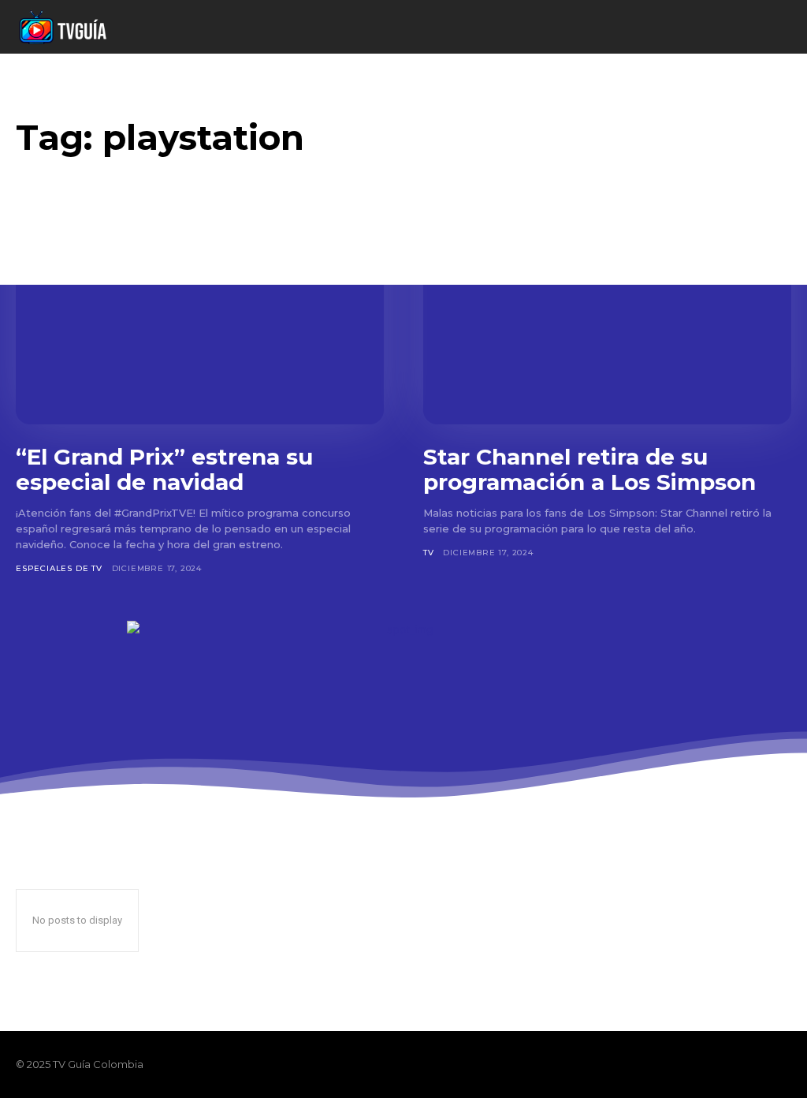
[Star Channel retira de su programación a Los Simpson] (607, 323)
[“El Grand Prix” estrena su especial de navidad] (200, 323)
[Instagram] (728, 1064)
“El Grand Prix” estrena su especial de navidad (164, 469)
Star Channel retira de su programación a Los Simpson (589, 469)
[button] (729, 27)
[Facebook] (701, 1064)
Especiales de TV (59, 568)
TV (428, 552)
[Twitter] (755, 1064)
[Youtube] (781, 1064)
